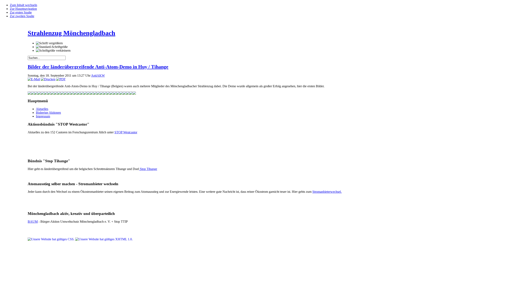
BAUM (33, 221)
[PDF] (61, 79)
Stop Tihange (148, 169)
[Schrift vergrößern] (49, 43)
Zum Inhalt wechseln (23, 5)
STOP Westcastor (125, 132)
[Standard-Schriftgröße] (52, 47)
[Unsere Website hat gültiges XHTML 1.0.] (104, 239)
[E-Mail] (34, 79)
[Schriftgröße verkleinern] (53, 50)
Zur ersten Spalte (21, 12)
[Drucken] (48, 79)
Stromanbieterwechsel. (327, 191)
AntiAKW (98, 75)
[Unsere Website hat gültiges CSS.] (51, 239)
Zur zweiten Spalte (22, 16)
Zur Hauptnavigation (23, 8)
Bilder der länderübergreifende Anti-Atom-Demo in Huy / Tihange (98, 66)
